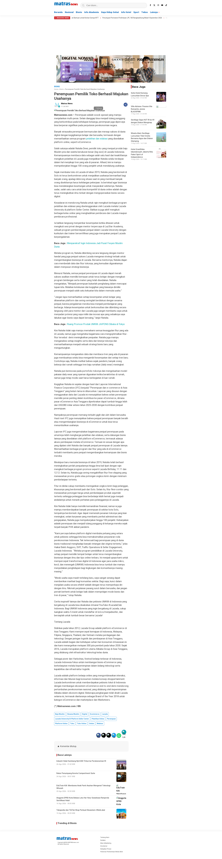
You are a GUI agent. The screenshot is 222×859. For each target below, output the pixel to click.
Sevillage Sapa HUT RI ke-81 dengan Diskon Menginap (143, 121)
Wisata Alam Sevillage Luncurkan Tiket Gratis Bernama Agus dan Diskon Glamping (142, 137)
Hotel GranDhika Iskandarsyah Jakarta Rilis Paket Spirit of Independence (142, 153)
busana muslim (73, 714)
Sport (136, 12)
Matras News (67, 103)
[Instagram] (158, 5)
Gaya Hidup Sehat (110, 12)
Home (56, 89)
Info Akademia (91, 12)
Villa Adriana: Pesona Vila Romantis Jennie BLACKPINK (141, 109)
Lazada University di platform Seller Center (72, 719)
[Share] (126, 105)
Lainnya (154, 12)
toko (72, 723)
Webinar (100, 723)
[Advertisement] (111, 36)
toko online (81, 723)
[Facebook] (150, 5)
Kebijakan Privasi (105, 849)
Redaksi (103, 840)
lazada (105, 714)
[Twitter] (154, 5)
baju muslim (60, 714)
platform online (61, 723)
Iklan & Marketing (105, 843)
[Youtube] (162, 5)
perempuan (111, 719)
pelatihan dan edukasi (97, 138)
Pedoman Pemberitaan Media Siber (111, 852)
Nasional (69, 12)
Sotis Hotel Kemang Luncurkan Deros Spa (140, 94)
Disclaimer (103, 846)
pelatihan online (98, 719)
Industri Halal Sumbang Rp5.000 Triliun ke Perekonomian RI (160, 18)
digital (84, 714)
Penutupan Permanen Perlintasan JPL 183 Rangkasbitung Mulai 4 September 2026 (105, 18)
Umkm (91, 723)
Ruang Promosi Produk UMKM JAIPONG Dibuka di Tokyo (96, 324)
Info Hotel (126, 12)
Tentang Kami (104, 837)
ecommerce (94, 714)
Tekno (144, 12)
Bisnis (79, 12)
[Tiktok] (166, 5)
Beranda (58, 12)
